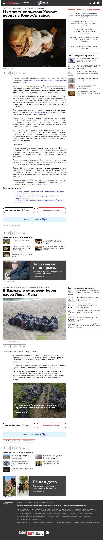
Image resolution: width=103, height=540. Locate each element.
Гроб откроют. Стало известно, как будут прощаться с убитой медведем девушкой (84, 15)
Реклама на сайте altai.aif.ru (43, 503)
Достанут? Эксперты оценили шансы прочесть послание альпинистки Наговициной (88, 66)
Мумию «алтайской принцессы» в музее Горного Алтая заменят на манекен (22, 254)
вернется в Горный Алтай (55, 80)
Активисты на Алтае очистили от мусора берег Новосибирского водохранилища (21, 457)
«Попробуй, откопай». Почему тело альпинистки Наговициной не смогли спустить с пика (88, 60)
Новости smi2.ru (9, 281)
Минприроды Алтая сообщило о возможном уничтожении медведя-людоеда (84, 23)
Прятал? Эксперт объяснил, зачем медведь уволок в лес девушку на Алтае (87, 73)
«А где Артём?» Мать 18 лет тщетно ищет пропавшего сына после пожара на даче (87, 299)
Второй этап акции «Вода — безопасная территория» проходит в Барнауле (52, 463)
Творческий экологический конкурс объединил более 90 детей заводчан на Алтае (20, 463)
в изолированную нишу (39, 112)
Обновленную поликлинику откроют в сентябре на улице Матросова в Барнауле (84, 39)
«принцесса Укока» (35, 80)
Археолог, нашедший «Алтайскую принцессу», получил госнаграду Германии (53, 248)
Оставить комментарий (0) (51, 210)
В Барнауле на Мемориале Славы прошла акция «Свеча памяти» (22, 469)
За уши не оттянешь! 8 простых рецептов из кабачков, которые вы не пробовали (88, 93)
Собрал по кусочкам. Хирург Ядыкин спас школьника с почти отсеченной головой (88, 325)
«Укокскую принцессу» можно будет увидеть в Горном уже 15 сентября (52, 241)
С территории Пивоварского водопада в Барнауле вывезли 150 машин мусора (36, 406)
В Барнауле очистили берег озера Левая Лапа (84, 47)
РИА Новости (11, 68)
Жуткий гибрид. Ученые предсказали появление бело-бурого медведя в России (88, 292)
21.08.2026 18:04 (7, 287)
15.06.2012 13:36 (7, 8)
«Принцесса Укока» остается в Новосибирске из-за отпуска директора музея (21, 248)
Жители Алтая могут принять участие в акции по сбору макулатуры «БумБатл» (52, 457)
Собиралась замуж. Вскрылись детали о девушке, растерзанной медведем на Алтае (87, 305)
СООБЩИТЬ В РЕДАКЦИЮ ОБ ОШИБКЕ (75, 505)
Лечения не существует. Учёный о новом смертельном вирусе (87, 79)
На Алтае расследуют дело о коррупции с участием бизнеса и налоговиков (84, 31)
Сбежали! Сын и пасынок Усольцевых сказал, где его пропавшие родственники (88, 312)
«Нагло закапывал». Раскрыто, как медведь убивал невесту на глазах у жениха (88, 319)
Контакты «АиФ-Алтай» (24, 503)
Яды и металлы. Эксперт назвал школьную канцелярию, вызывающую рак (86, 86)
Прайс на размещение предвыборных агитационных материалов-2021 (39, 505)
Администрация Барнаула (11, 341)
